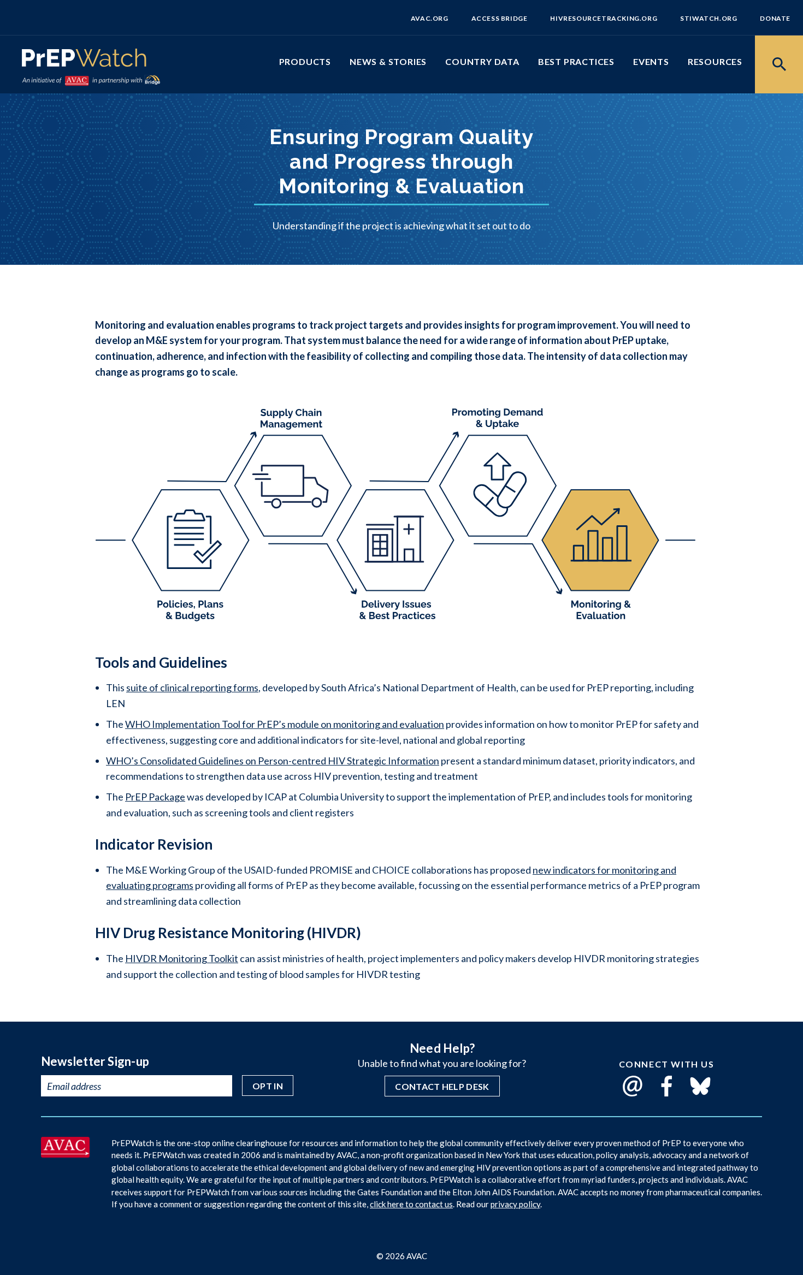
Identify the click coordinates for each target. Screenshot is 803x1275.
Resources (715, 61)
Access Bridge (499, 18)
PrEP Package (155, 797)
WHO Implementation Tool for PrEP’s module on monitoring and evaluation (284, 724)
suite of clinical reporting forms (192, 687)
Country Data (482, 61)
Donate (775, 18)
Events (651, 61)
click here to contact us (411, 1204)
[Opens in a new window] (65, 1154)
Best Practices (576, 61)
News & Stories (388, 61)
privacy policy (515, 1204)
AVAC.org (429, 18)
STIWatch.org (708, 18)
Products (305, 61)
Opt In (267, 1086)
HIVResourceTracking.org (603, 18)
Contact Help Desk (442, 1086)
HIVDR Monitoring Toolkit (181, 958)
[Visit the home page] (84, 60)
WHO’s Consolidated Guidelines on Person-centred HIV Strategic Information (272, 761)
